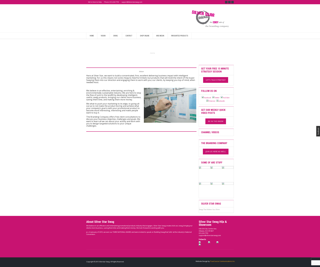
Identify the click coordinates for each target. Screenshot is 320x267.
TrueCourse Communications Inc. (222, 261)
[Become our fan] (226, 2)
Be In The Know (215, 121)
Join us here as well (216, 151)
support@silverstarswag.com (210, 235)
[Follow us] (229, 2)
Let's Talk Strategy (216, 80)
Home (152, 53)
